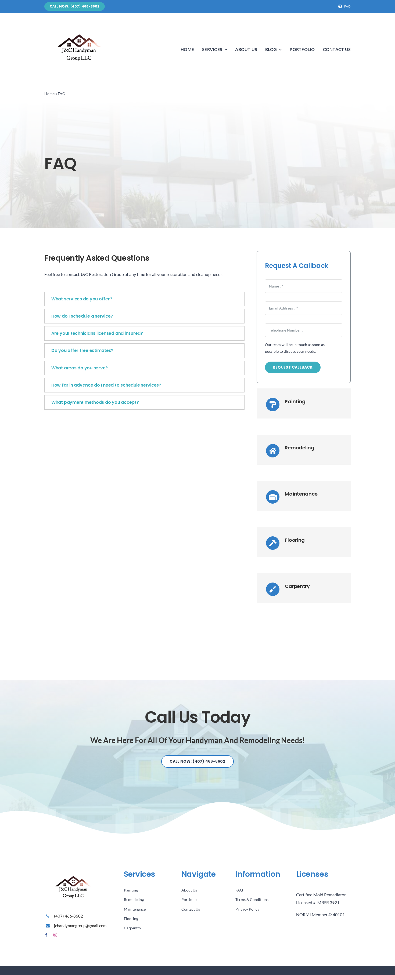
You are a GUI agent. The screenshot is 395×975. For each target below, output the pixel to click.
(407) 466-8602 (68, 916)
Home (49, 93)
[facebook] (46, 935)
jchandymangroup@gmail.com (80, 925)
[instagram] (55, 935)
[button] (144, 299)
